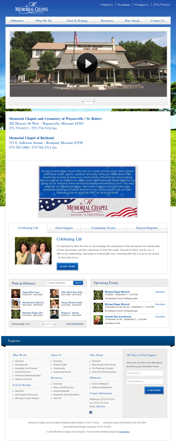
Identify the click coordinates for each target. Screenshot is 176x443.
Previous (83, 101)
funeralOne (124, 432)
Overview (19, 361)
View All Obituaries (75, 324)
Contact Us (142, 4)
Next (94, 101)
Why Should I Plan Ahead (104, 365)
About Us (107, 4)
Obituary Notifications (102, 387)
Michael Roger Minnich (117, 292)
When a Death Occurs (63, 387)
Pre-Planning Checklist (102, 368)
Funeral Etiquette (61, 391)
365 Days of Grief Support (27, 398)
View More (160, 292)
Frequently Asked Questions (66, 394)
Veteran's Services (23, 379)
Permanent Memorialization (28, 375)
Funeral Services (23, 372)
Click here (100, 406)
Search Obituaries (100, 384)
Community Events (62, 372)
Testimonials (59, 368)
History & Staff (59, 365)
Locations (124, 4)
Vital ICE (57, 398)
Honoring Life (21, 365)
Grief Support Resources (26, 394)
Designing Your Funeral (26, 368)
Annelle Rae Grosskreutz (118, 316)
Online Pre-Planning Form (104, 372)
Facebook (90, 412)
